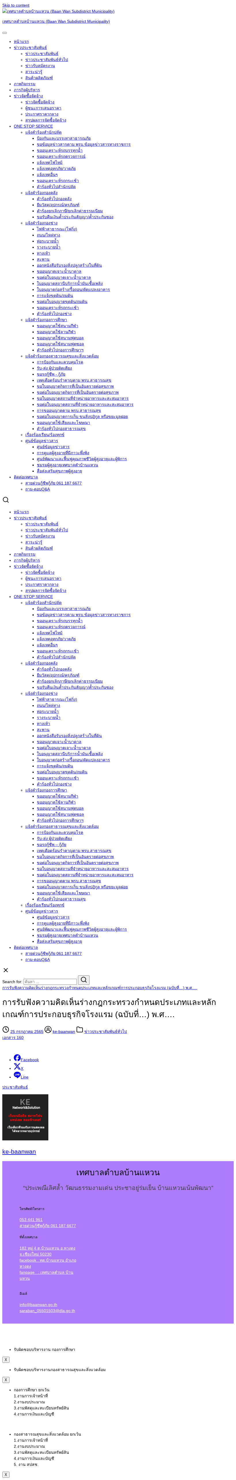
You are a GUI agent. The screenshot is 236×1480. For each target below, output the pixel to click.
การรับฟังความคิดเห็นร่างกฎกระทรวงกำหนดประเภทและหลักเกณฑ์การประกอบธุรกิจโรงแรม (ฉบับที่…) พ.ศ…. (99, 987)
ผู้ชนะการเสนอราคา (43, 108)
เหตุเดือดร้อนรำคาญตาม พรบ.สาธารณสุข (74, 380)
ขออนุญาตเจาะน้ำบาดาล (59, 271)
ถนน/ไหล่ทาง (48, 235)
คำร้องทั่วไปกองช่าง (54, 313)
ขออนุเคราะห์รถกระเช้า (58, 180)
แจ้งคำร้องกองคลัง (41, 192)
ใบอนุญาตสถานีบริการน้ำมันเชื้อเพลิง (70, 283)
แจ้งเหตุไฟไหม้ (49, 162)
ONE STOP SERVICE (33, 126)
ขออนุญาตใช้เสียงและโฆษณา (63, 422)
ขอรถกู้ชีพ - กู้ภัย (51, 374)
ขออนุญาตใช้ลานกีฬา (56, 332)
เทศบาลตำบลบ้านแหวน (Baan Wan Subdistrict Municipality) (56, 21)
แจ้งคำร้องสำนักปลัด (43, 132)
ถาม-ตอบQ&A (37, 489)
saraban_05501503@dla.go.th (47, 1310)
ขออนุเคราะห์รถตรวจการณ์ (61, 156)
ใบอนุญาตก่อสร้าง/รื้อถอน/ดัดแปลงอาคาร (73, 289)
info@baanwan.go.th (38, 1304)
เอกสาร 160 (13, 1037)
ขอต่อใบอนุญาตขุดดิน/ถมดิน (62, 301)
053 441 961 (31, 1219)
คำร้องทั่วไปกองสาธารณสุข (61, 428)
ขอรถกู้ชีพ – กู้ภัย (51, 844)
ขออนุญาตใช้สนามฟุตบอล (60, 338)
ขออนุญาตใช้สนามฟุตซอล (60, 344)
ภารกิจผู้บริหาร (27, 90)
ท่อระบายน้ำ (48, 241)
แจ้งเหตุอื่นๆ (47, 174)
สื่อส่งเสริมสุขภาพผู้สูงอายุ (59, 471)
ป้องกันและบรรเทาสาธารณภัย (64, 138)
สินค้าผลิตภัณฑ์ (39, 77)
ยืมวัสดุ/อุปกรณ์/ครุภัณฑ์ (58, 204)
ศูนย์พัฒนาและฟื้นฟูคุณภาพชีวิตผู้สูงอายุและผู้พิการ (82, 459)
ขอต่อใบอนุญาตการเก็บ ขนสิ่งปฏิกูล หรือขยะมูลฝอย (82, 416)
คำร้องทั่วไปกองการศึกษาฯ (60, 350)
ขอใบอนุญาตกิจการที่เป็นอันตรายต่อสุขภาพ (75, 386)
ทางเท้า (43, 253)
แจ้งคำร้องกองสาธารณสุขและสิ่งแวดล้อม (62, 356)
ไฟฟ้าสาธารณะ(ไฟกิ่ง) (57, 229)
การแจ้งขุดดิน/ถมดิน (55, 295)
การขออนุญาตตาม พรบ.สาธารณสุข (69, 410)
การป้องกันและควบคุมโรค (60, 362)
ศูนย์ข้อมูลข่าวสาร (41, 440)
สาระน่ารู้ (33, 71)
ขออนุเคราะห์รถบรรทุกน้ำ (60, 150)
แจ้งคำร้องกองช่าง (41, 223)
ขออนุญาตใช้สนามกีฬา (57, 325)
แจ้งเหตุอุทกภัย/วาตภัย (56, 168)
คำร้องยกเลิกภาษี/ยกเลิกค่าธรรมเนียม (70, 211)
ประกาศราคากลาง (41, 114)
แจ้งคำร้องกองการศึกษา (46, 319)
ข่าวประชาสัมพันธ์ (30, 47)
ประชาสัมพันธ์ (15, 1087)
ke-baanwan (64, 1031)
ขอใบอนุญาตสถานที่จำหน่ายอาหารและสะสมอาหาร (83, 398)
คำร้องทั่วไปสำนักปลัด (56, 186)
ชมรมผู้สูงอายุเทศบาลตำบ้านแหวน (67, 465)
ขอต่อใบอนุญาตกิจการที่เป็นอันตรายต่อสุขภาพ (78, 392)
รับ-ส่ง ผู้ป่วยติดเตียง (54, 368)
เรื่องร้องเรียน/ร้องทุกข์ (44, 434)
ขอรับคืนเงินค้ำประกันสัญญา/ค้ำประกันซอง (75, 217)
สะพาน (43, 259)
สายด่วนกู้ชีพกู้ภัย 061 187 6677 (53, 483)
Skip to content (15, 5)
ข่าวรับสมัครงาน (40, 65)
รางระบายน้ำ (48, 247)
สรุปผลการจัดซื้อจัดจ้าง (45, 120)
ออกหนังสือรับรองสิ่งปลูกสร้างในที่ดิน (69, 265)
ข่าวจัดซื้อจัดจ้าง (28, 96)
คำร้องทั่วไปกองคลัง (54, 198)
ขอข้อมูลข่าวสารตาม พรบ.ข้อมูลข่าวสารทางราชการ (84, 144)
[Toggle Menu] (4, 33)
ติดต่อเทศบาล (26, 477)
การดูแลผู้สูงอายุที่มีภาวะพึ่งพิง (63, 453)
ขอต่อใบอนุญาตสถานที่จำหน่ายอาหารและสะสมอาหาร (85, 404)
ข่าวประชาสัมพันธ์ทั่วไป (46, 59)
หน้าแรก (21, 41)
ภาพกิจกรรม (24, 84)
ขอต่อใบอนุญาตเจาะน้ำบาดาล (64, 277)
